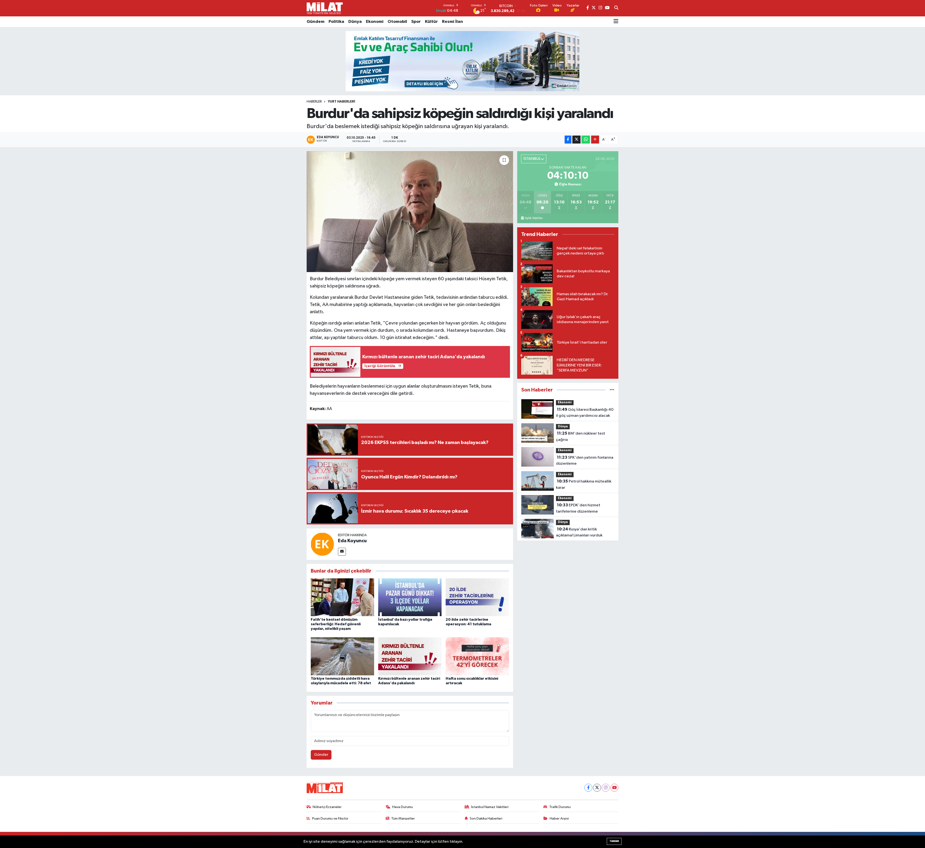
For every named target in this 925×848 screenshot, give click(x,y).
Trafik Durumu (560, 807)
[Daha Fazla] (595, 140)
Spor (416, 22)
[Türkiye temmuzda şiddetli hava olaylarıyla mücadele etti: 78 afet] (342, 656)
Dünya (355, 22)
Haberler (314, 101)
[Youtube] (614, 788)
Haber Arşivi (559, 818)
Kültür (431, 22)
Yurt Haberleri (341, 101)
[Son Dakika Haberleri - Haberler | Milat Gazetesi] (325, 8)
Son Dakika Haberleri (486, 818)
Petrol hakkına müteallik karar (583, 484)
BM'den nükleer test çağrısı (580, 436)
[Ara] (616, 8)
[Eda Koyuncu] (322, 544)
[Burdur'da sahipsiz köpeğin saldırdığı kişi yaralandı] (410, 211)
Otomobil (397, 22)
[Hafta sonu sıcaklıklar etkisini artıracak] (477, 656)
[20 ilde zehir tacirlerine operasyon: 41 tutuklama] (477, 597)
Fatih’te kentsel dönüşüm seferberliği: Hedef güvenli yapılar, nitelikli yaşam (336, 624)
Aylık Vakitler (534, 218)
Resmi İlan (452, 22)
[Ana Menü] (616, 21)
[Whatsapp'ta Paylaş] (585, 140)
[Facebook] (588, 788)
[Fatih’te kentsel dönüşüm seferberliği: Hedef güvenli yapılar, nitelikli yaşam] (342, 597)
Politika (336, 22)
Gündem (315, 22)
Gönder (321, 755)
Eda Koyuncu (352, 540)
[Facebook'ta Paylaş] (568, 140)
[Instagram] (606, 788)
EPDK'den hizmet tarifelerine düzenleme (578, 508)
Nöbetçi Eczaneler (327, 807)
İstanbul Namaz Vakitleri (490, 807)
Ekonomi (374, 22)
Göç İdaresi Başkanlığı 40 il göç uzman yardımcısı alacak (585, 412)
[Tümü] (612, 390)
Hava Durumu (402, 807)
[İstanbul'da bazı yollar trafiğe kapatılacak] (410, 597)
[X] (597, 788)
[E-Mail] (342, 552)
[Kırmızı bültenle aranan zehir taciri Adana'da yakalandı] (410, 656)
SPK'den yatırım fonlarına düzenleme (584, 460)
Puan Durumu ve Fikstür (330, 818)
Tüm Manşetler (403, 818)
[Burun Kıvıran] (462, 61)
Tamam (614, 841)
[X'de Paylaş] (576, 140)
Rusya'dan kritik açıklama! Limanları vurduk (579, 532)
